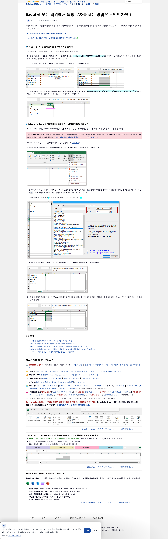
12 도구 (46, 392)
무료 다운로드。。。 (127, 429)
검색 (97, 4)
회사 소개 (99, 518)
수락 (87, 531)
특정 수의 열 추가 (42, 382)
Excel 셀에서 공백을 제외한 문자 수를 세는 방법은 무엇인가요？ (51, 341)
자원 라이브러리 (99, 386)
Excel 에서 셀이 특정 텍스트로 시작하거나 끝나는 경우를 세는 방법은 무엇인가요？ (58, 346)
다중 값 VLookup (61, 375)
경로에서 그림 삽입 (45, 395)
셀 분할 (114, 395)
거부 (95, 531)
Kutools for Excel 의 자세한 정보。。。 (69, 137)
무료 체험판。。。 (93, 137)
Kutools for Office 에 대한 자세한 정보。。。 (98, 502)
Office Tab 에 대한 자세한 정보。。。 (101, 467)
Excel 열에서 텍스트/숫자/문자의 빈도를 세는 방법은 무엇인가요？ (52, 344)
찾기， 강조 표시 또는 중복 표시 (47, 371)
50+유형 (80, 392)
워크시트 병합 (132, 386)
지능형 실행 (78, 365)
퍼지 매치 (94, 375)
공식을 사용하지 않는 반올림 (111, 371)
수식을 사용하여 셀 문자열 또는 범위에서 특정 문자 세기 (46, 33)
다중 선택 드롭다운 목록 (90, 378)
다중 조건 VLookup (46, 375)
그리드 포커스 (40, 386)
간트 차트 (88, 392)
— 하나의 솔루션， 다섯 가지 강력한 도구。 (57, 2)
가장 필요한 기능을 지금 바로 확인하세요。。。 (75, 405)
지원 (88, 4)
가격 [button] (65, 4)
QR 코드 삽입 (33, 395)
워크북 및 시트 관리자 (82, 386)
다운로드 (57, 4)
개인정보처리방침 (78, 518)
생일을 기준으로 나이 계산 (119, 392)
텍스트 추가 (56, 392)
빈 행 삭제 (64, 371)
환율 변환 (81, 395)
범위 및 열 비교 (79, 382)
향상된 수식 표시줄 (65, 386)
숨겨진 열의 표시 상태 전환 (63, 382)
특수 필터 (73, 388)
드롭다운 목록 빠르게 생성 (51, 378)
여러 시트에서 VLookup (79, 375)
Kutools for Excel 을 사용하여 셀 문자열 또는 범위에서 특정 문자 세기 (51, 38)
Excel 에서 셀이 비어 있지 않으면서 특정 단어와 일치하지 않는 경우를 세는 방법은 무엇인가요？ (62, 349)
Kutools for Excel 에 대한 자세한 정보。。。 (99, 429)
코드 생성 (88, 365)
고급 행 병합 (107, 395)
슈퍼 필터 (63, 388)
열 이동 (51, 382)
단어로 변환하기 (71, 395)
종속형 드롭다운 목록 (71, 378)
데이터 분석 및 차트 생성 (120, 365)
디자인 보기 (52, 386)
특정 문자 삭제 (65, 392)
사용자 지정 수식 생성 (101, 365)
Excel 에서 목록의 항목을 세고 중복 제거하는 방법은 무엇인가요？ (52, 352)
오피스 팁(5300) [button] (76, 4)
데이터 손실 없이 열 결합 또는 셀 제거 (84, 371)
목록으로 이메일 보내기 (48, 388)
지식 (45, 518)
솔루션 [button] (48, 4)
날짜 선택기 (120, 386)
